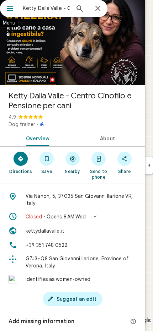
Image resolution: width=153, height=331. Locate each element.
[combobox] (46, 8)
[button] (72, 217)
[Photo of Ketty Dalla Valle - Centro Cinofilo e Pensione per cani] (72, 42)
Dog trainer (22, 124)
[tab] (36, 137)
